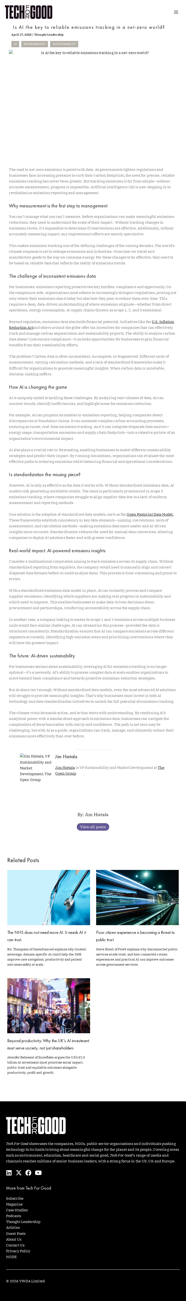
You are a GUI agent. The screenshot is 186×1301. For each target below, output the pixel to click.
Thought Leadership (49, 34)
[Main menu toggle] (176, 12)
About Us (13, 1239)
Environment (35, 44)
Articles (13, 1227)
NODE (11, 1256)
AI (15, 44)
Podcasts (13, 1216)
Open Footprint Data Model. (150, 514)
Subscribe (14, 1198)
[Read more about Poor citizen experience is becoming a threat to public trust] (137, 897)
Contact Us (15, 1245)
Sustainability (64, 44)
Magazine (14, 1204)
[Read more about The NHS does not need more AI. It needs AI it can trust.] (48, 897)
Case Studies (17, 1210)
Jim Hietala (65, 767)
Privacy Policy (18, 1251)
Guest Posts (15, 1233)
